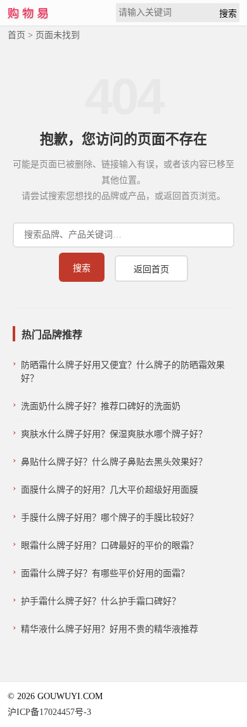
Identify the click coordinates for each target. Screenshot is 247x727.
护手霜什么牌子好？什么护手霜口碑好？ (100, 601)
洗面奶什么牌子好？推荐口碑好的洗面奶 (100, 406)
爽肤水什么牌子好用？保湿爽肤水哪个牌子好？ (114, 434)
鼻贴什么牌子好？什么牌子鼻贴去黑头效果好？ (114, 462)
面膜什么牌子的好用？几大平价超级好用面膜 (109, 490)
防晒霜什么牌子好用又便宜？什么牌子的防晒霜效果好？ (123, 371)
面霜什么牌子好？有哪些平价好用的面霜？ (105, 573)
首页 (16, 35)
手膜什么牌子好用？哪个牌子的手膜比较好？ (109, 517)
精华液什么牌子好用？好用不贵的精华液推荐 (109, 629)
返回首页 (151, 269)
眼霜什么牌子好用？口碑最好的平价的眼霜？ (109, 545)
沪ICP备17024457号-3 (49, 712)
